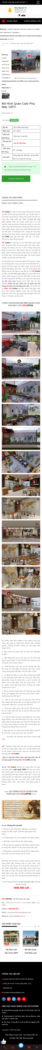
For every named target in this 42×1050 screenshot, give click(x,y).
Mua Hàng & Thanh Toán (13, 1035)
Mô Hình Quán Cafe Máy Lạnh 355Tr (31, 952)
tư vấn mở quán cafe (26, 882)
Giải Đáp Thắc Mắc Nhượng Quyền (21, 1038)
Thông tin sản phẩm (12, 198)
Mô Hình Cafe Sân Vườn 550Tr (11, 951)
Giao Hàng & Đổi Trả (30, 1035)
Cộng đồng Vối (32, 21)
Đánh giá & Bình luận (12, 203)
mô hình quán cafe (18, 274)
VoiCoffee (17, 1030)
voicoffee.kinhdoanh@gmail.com (13, 992)
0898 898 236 (7, 988)
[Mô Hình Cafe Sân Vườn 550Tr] (11, 939)
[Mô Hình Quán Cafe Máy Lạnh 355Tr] (30, 939)
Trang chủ (5, 43)
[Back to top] (37, 1041)
